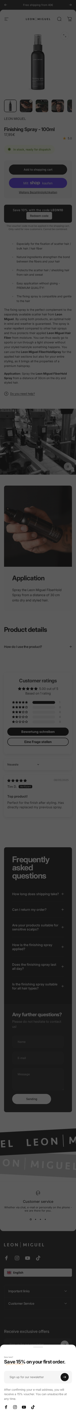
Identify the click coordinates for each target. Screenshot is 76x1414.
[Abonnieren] (65, 1377)
